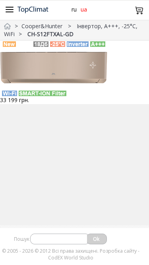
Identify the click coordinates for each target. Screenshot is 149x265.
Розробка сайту (118, 251)
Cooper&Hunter (42, 26)
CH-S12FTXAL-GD (50, 34)
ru (74, 9)
